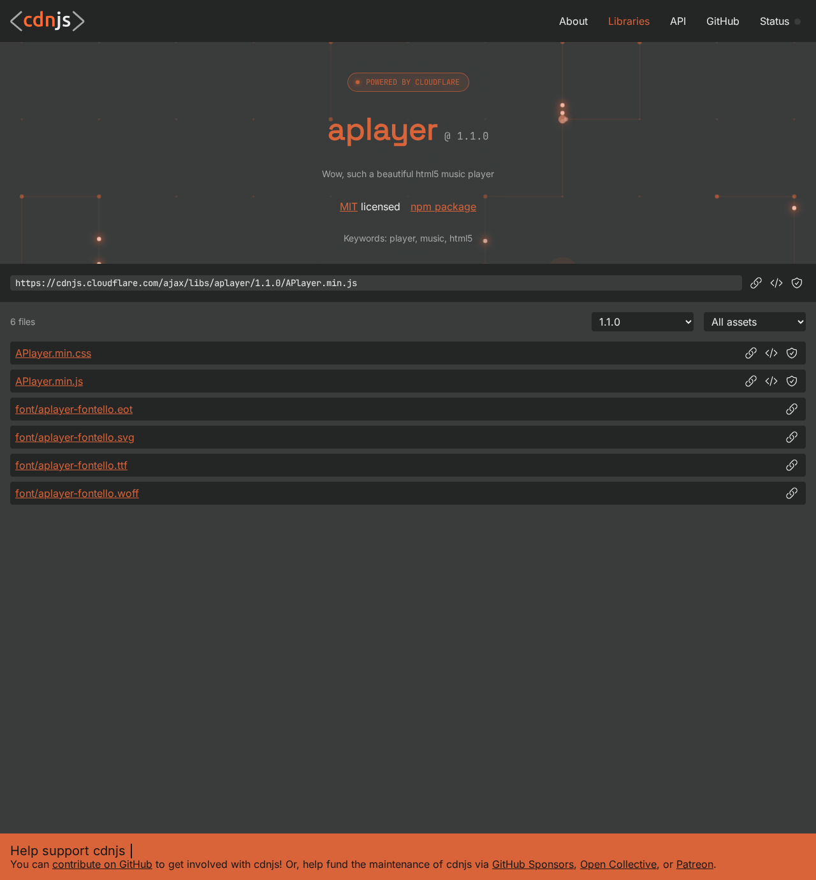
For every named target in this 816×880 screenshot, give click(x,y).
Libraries (629, 21)
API (678, 21)
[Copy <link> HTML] (771, 353)
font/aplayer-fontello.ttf (71, 465)
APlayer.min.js (49, 381)
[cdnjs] (47, 21)
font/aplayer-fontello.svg (75, 437)
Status (774, 21)
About (573, 21)
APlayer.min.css (53, 353)
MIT (349, 206)
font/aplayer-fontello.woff (77, 493)
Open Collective (618, 864)
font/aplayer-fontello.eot (74, 409)
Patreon (694, 864)
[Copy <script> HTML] (776, 283)
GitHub (723, 21)
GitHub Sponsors (533, 864)
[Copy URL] (756, 283)
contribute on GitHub (102, 864)
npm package (443, 206)
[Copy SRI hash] (797, 283)
